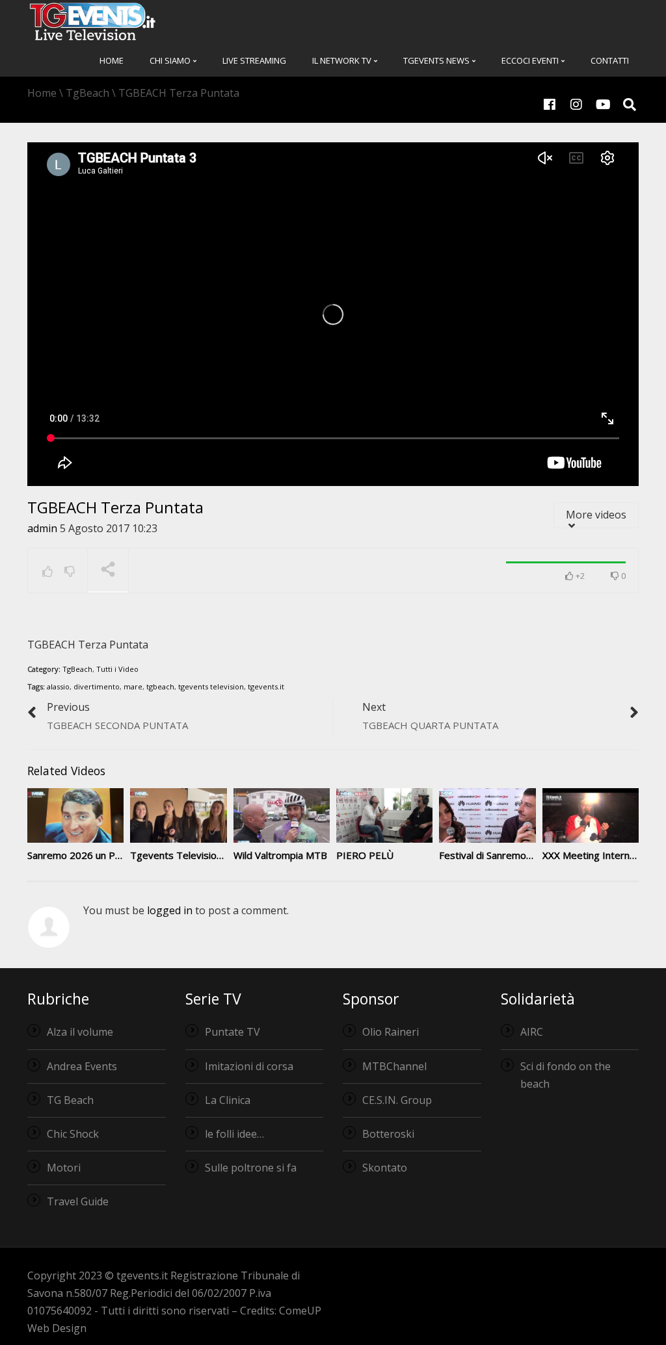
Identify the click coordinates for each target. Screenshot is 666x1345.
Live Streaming (254, 60)
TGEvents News (437, 60)
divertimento (96, 686)
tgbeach (160, 686)
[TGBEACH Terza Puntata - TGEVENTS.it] (92, 21)
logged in (170, 910)
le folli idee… (234, 1134)
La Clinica (227, 1100)
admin (42, 528)
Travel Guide (78, 1201)
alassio (58, 686)
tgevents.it (266, 686)
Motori (64, 1167)
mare (133, 686)
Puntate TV (232, 1032)
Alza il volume (80, 1032)
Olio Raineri (390, 1032)
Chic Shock (73, 1134)
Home (112, 60)
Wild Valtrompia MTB (280, 855)
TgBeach (77, 669)
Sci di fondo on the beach (565, 1075)
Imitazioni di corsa (249, 1066)
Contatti (610, 60)
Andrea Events (82, 1066)
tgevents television (211, 686)
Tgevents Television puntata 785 (204, 855)
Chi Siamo (171, 60)
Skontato (384, 1167)
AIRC (531, 1032)
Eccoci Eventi (531, 60)
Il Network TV (342, 60)
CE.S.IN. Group (397, 1100)
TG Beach (70, 1100)
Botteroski (388, 1134)
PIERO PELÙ (364, 855)
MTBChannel (394, 1066)
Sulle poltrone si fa (251, 1167)
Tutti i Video (117, 669)
